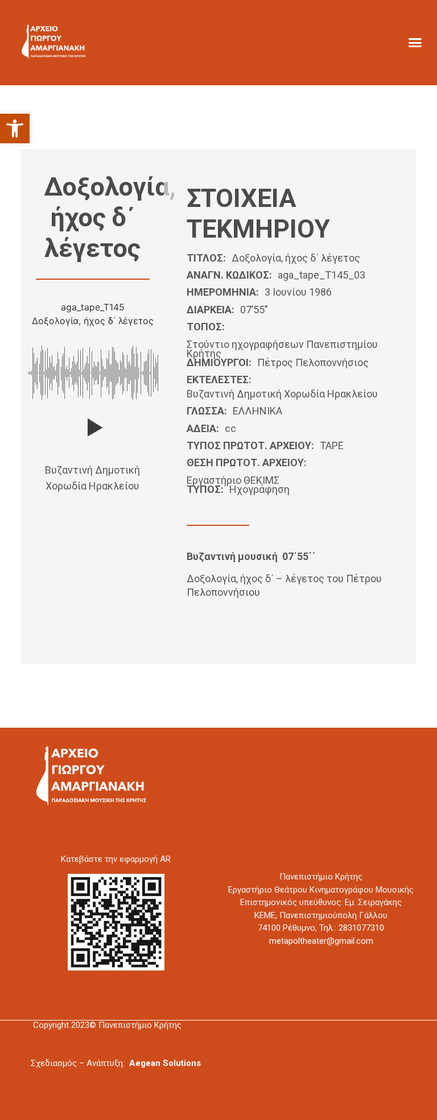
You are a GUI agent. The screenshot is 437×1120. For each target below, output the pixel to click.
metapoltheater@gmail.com (321, 941)
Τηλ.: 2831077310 (351, 928)
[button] (15, 128)
